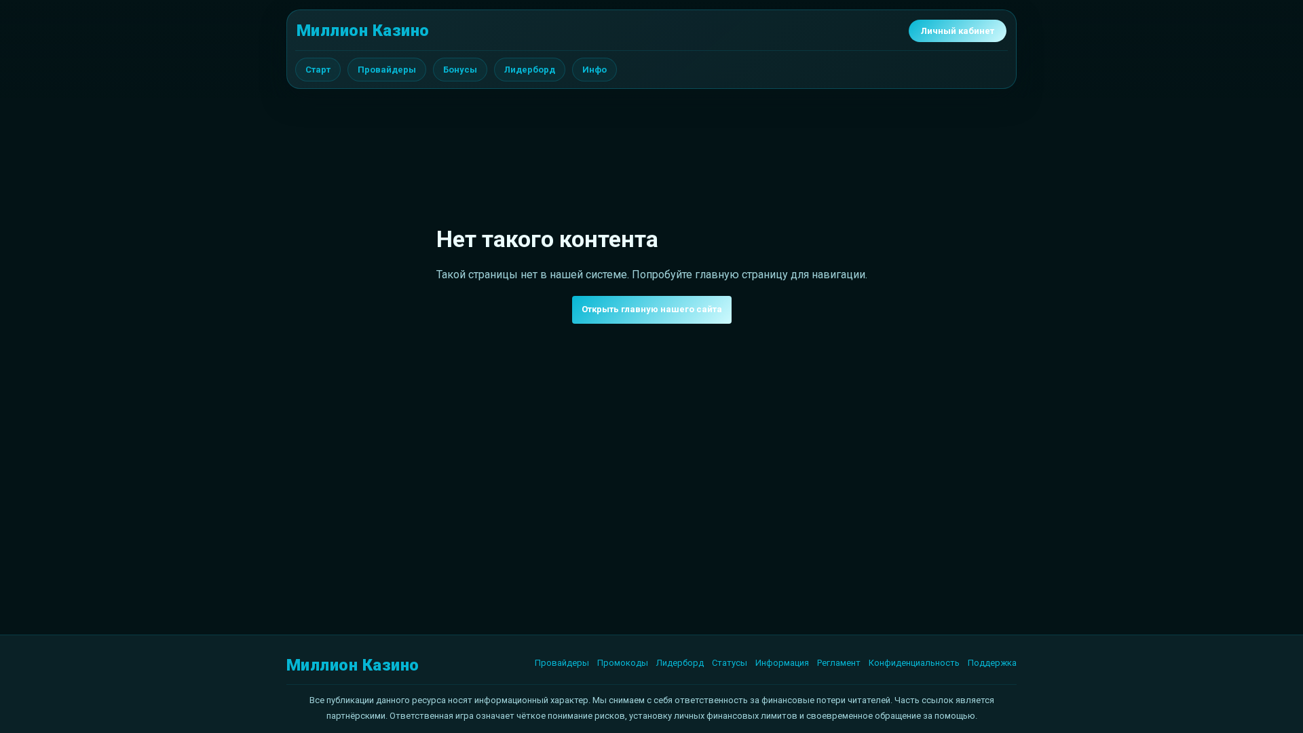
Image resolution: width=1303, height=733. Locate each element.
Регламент (839, 663)
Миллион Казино (363, 30)
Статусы (729, 663)
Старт (318, 69)
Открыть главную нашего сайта (652, 309)
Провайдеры (387, 69)
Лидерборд (529, 69)
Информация (782, 663)
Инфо (594, 69)
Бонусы (460, 69)
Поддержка (992, 663)
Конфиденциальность (914, 663)
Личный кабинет (957, 31)
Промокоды (622, 663)
